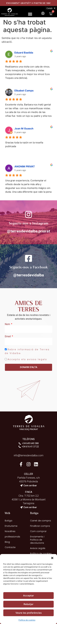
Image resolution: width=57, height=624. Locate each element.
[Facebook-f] (21, 464)
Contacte (10, 547)
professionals (12, 536)
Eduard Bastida (23, 52)
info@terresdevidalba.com (28, 455)
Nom (8, 324)
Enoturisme (11, 526)
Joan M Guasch (23, 128)
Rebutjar (28, 604)
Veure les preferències (29, 612)
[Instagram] (28, 464)
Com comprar (38, 531)
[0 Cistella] (50, 13)
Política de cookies (27, 620)
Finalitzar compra (40, 526)
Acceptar (28, 595)
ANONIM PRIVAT (24, 166)
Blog (7, 542)
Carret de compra (40, 520)
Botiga (8, 520)
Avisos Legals (37, 548)
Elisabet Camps (24, 90)
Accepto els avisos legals (27, 359)
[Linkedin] (36, 464)
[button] (52, 558)
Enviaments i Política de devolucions (37, 539)
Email (8, 336)
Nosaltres (10, 531)
